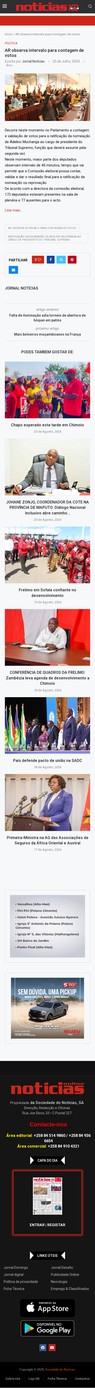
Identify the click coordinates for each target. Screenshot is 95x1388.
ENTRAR (37, 1225)
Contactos (82, 1378)
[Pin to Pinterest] (72, 260)
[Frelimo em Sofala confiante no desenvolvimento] (47, 555)
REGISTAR (56, 1225)
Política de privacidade (21, 1281)
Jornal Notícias (33, 61)
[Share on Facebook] (51, 260)
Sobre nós (13, 1378)
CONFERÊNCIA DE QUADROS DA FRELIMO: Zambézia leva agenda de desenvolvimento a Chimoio (47, 678)
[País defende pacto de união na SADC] (47, 725)
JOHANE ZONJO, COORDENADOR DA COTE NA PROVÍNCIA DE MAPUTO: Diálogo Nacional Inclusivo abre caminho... (47, 507)
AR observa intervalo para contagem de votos (42, 228)
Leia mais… (13, 210)
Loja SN (33, 1378)
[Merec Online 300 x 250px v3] (47, 1008)
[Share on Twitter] (61, 260)
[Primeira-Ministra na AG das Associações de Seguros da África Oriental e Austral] (47, 802)
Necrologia (59, 1281)
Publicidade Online (65, 1274)
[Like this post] (39, 260)
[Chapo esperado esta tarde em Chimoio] (47, 390)
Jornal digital (13, 1274)
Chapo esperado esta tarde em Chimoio (47, 425)
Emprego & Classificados (70, 1288)
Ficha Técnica (14, 1288)
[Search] (90, 7)
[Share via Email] (13, 270)
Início (8, 34)
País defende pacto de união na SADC (47, 760)
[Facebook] (42, 1347)
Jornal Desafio (62, 1267)
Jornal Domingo (16, 1267)
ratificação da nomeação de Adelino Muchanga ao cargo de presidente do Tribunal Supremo (44, 238)
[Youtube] (52, 1347)
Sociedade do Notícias (60, 1369)
